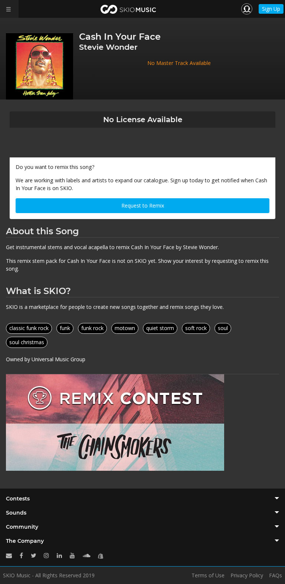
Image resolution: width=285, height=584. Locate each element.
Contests (18, 498)
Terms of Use (208, 575)
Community (22, 526)
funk (65, 328)
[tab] (142, 499)
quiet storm (160, 328)
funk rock (92, 328)
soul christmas (26, 342)
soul (223, 328)
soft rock (196, 328)
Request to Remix (142, 205)
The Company (25, 541)
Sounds (16, 512)
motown (125, 328)
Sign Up (271, 8)
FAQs (275, 575)
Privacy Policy (246, 575)
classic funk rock (29, 328)
